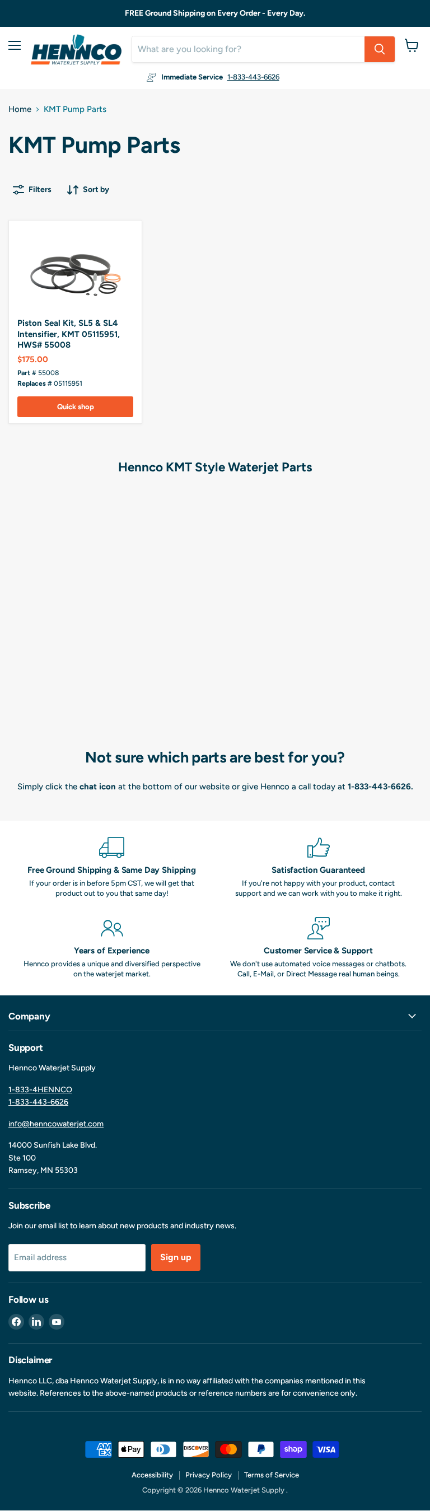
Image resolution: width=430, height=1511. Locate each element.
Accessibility (152, 1475)
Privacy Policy (208, 1475)
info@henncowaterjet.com (56, 1124)
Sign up (175, 1257)
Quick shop (75, 407)
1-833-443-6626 (253, 77)
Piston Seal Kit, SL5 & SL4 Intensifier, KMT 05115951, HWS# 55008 (68, 334)
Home (19, 109)
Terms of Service (271, 1475)
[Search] (379, 49)
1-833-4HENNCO (40, 1089)
